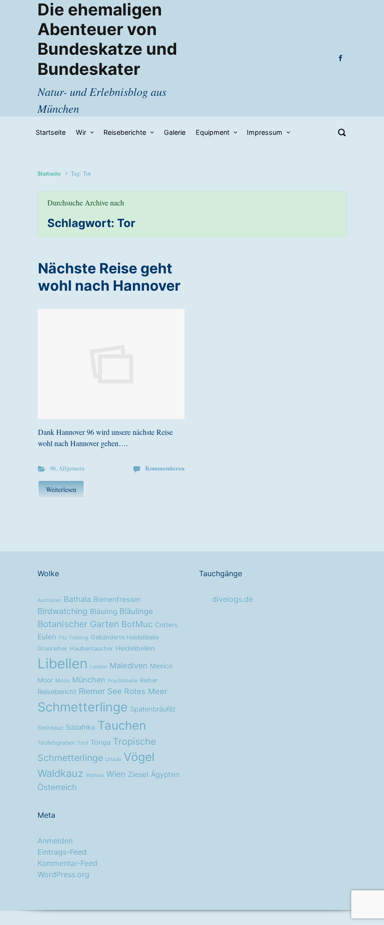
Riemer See (100, 691)
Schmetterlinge (82, 706)
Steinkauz (50, 728)
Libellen (62, 663)
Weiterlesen (61, 489)
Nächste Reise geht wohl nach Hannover (109, 277)
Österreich (57, 787)
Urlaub (113, 759)
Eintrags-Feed (62, 852)
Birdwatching (62, 611)
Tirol (82, 743)
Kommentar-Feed (67, 863)
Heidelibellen (135, 648)
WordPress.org (63, 874)
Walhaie (95, 775)
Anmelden (55, 840)
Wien (116, 774)
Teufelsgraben (56, 743)
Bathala (77, 599)
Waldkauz (60, 773)
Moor (45, 680)
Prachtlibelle (123, 681)
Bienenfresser (117, 599)
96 (53, 468)
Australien (49, 600)
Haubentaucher (91, 648)
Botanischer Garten (78, 624)
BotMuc (137, 624)
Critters (166, 625)
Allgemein (71, 468)
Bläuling (103, 611)
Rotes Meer (145, 691)
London (98, 667)
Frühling (79, 638)
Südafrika (80, 727)
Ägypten (165, 774)
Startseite (49, 173)
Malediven (129, 665)
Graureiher (52, 648)
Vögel (139, 757)
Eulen (46, 636)
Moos (62, 680)
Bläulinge (136, 611)
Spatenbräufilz (153, 709)
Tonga (100, 742)
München (88, 679)
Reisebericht (56, 692)
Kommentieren (165, 468)
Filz (63, 638)
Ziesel (138, 774)
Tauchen (121, 725)
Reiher (149, 680)
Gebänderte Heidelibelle (125, 637)
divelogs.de (232, 599)
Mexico (161, 666)
